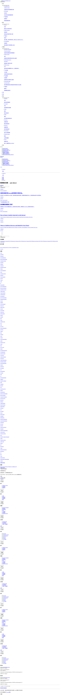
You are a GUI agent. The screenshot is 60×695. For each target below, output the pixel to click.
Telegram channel (6, 534)
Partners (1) (10, 466)
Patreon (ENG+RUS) (39, 241)
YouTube (4, 533)
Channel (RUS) (7, 241)
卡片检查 (3, 511)
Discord (4, 661)
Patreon (4, 538)
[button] (31, 4)
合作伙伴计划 (4, 521)
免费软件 (3, 487)
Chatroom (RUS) (29, 241)
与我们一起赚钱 (5, 524)
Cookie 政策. (9, 692)
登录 (1, 156)
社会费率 (3, 512)
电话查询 (3, 508)
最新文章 (1, 185)
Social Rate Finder (5, 513)
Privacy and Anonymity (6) (4, 466)
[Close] (2, 1)
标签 (3, 179)
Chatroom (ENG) (18, 241)
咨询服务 (3, 498)
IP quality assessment (5, 507)
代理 (3, 634)
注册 (3, 156)
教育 (3, 499)
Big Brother (4, 509)
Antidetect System (5, 485)
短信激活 (3, 497)
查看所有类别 (2, 467)
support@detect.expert (6, 667)
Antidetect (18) (14, 466)
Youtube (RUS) (50, 241)
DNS (3, 510)
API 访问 (4, 539)
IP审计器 (3, 486)
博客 (3, 178)
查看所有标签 (2, 462)
